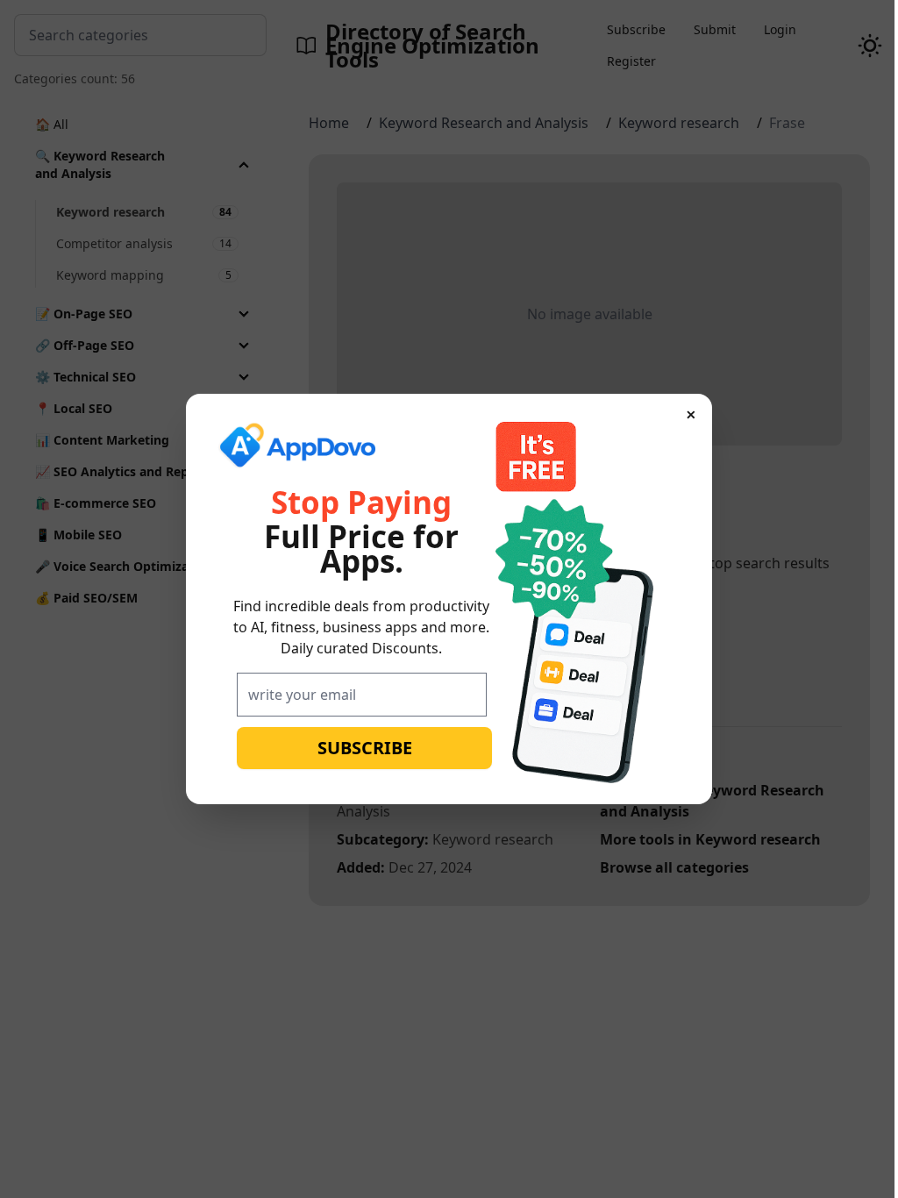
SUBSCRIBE (357, 747)
